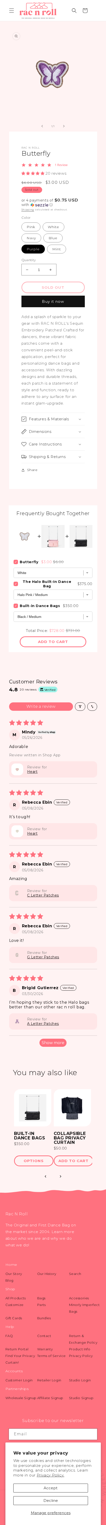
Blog (9, 1280)
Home (11, 1264)
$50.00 (60, 1148)
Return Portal (17, 1349)
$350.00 (22, 1143)
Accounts (14, 1371)
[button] (11, 10)
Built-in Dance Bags (40, 606)
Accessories (79, 1298)
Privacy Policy (81, 1356)
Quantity (28, 260)
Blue (53, 238)
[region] (53, 1130)
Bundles (44, 1318)
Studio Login (80, 1380)
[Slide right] (63, 126)
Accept (50, 1488)
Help (9, 1326)
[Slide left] (42, 126)
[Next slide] (60, 1176)
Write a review (40, 706)
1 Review (61, 165)
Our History (47, 1274)
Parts (41, 1305)
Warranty (45, 1349)
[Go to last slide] (45, 1176)
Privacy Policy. (50, 1475)
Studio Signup (81, 1398)
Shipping (27, 209)
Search (75, 1274)
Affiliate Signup (50, 1398)
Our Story (13, 1274)
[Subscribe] (91, 1434)
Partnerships (17, 1389)
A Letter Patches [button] (43, 1023)
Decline (50, 1500)
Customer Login (19, 1380)
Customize (14, 1305)
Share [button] (32, 470)
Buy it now (53, 301)
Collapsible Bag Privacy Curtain (70, 1138)
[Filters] (80, 706)
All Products (15, 1298)
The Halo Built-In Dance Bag (47, 583)
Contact (44, 1336)
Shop (10, 1289)
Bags (41, 1298)
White (53, 227)
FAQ (9, 1336)
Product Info (79, 1349)
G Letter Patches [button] (43, 957)
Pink (31, 227)
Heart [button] (32, 771)
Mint (56, 249)
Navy (31, 238)
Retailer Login (49, 1380)
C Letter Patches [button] (43, 895)
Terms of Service (51, 1356)
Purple (33, 249)
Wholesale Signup (21, 1398)
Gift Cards (13, 1318)
